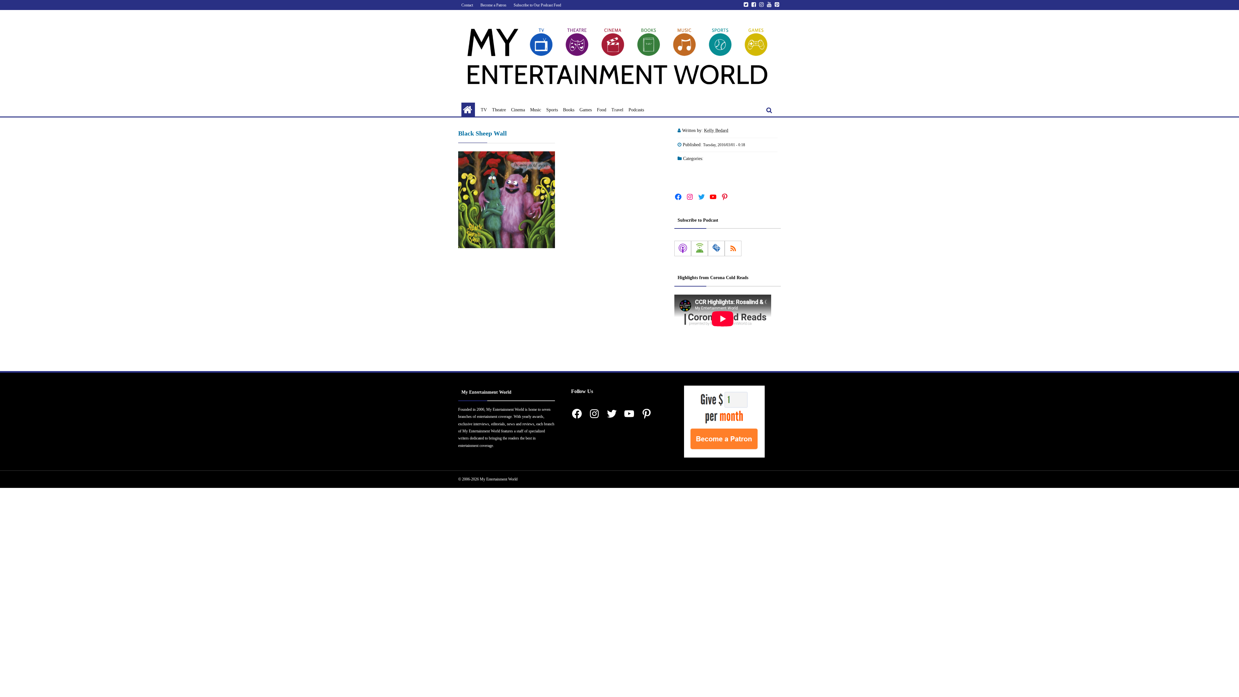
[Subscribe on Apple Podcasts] (682, 248)
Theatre (499, 109)
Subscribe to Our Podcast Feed (537, 5)
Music (535, 109)
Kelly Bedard (716, 130)
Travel (617, 109)
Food (601, 109)
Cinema (518, 109)
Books (568, 109)
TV (484, 109)
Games (585, 109)
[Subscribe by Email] (716, 248)
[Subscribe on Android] (699, 248)
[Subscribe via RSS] (733, 248)
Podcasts (636, 109)
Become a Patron (493, 5)
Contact (467, 5)
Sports (552, 109)
